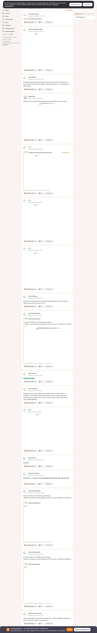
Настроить (87, 4)
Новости (4, 39)
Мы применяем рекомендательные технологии (11, 43)
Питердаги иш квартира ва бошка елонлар (40, 152)
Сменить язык (6, 34)
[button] (30, 22)
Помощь (15, 37)
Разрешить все (75, 4)
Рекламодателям (7, 37)
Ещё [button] (9, 39)
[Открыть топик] (47, 19)
